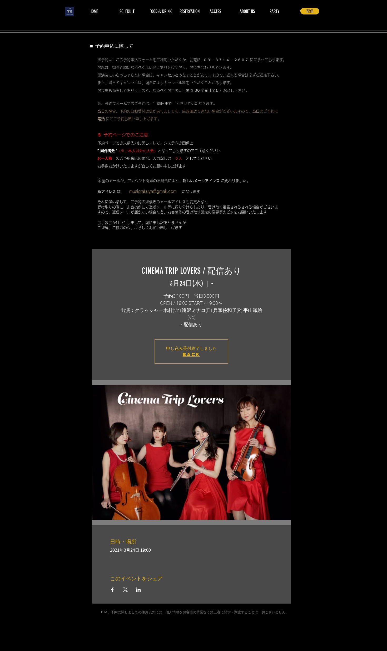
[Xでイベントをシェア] (125, 590)
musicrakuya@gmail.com (153, 191)
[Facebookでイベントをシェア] (112, 590)
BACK (191, 354)
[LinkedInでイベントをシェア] (138, 590)
